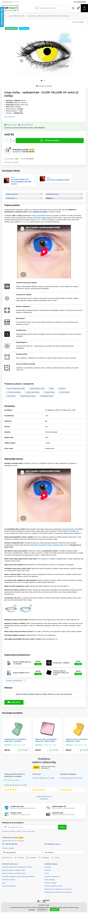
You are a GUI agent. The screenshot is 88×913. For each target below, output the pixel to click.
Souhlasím (54, 909)
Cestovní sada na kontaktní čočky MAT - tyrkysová (15, 740)
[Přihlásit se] (73, 8)
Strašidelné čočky (47, 396)
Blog (3, 883)
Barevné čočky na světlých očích (13, 870)
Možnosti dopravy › (27, 124)
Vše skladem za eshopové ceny (20, 814)
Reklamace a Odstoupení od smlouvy (58, 889)
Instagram (45, 857)
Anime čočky (64, 392)
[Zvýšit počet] (10, 139)
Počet (6, 140)
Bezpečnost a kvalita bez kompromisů (58, 892)
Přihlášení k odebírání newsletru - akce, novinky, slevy (18, 831)
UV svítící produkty (14, 392)
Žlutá (51, 388)
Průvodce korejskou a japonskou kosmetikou (18, 876)
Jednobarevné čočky (28, 396)
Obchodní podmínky (52, 876)
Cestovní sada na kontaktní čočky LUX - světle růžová (46, 740)
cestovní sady (25, 222)
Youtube (21, 857)
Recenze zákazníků (9, 886)
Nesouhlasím (42, 909)
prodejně (30, 564)
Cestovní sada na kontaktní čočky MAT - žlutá (76, 740)
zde (56, 639)
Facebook (32, 857)
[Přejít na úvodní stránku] (10, 8)
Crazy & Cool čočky (32, 392)
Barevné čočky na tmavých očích (13, 873)
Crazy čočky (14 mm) (37, 388)
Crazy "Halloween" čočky (17, 16)
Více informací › (9, 117)
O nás (47, 873)
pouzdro (71, 529)
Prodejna (48, 870)
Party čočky (11, 396)
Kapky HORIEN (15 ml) (21, 673)
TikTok (57, 857)
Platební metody (50, 883)
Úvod (4, 16)
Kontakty (48, 867)
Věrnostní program (8, 879)
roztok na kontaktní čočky (41, 215)
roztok (63, 529)
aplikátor (38, 219)
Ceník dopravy (50, 879)
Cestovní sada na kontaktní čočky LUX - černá (61, 672)
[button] (84, 8)
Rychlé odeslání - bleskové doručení (63, 808)
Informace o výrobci (11, 162)
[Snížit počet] (10, 142)
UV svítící (62, 388)
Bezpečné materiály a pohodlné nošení (22, 808)
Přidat (39, 664)
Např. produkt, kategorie (48, 8)
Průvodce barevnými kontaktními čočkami (17, 867)
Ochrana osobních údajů (53, 886)
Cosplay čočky (49, 392)
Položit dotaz (15, 702)
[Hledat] (37, 8)
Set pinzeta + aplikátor (61, 663)
